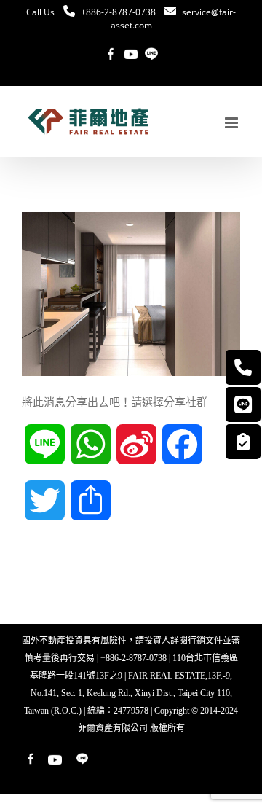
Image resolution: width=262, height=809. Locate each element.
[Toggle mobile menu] (232, 122)
